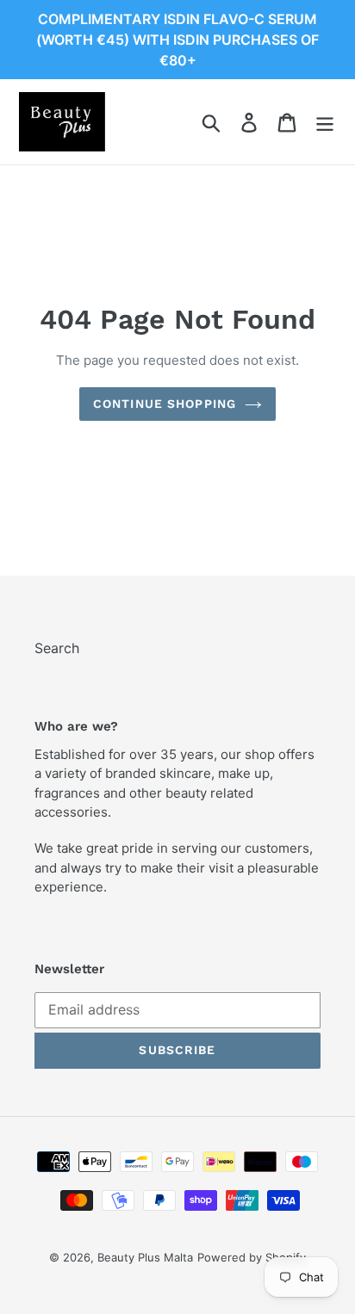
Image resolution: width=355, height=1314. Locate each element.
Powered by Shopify (251, 1257)
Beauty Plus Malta (145, 1257)
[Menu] (325, 121)
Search (56, 648)
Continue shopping (164, 403)
